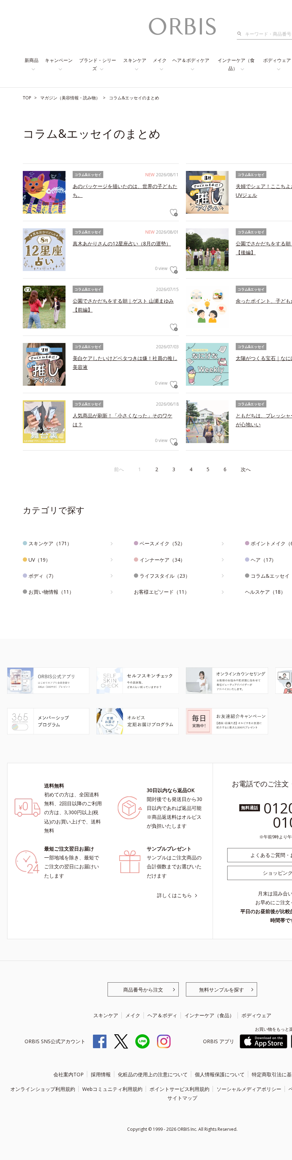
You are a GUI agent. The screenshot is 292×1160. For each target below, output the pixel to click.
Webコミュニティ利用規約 (112, 1089)
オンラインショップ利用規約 (42, 1089)
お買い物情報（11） (51, 591)
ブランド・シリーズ (97, 64)
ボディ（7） (42, 575)
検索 (241, 33)
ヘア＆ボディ (162, 1015)
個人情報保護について (220, 1074)
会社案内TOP (68, 1074)
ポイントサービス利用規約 (179, 1089)
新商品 (31, 60)
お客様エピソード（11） (161, 591)
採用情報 (101, 1074)
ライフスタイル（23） (165, 575)
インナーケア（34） (162, 559)
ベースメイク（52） (162, 543)
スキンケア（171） (50, 543)
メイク (160, 60)
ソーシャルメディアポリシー (249, 1089)
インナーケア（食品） (236, 64)
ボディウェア (256, 1015)
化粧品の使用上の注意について (153, 1074)
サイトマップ (182, 1097)
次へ (246, 469)
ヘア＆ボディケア (190, 60)
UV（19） (39, 559)
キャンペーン (59, 60)
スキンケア (134, 60)
